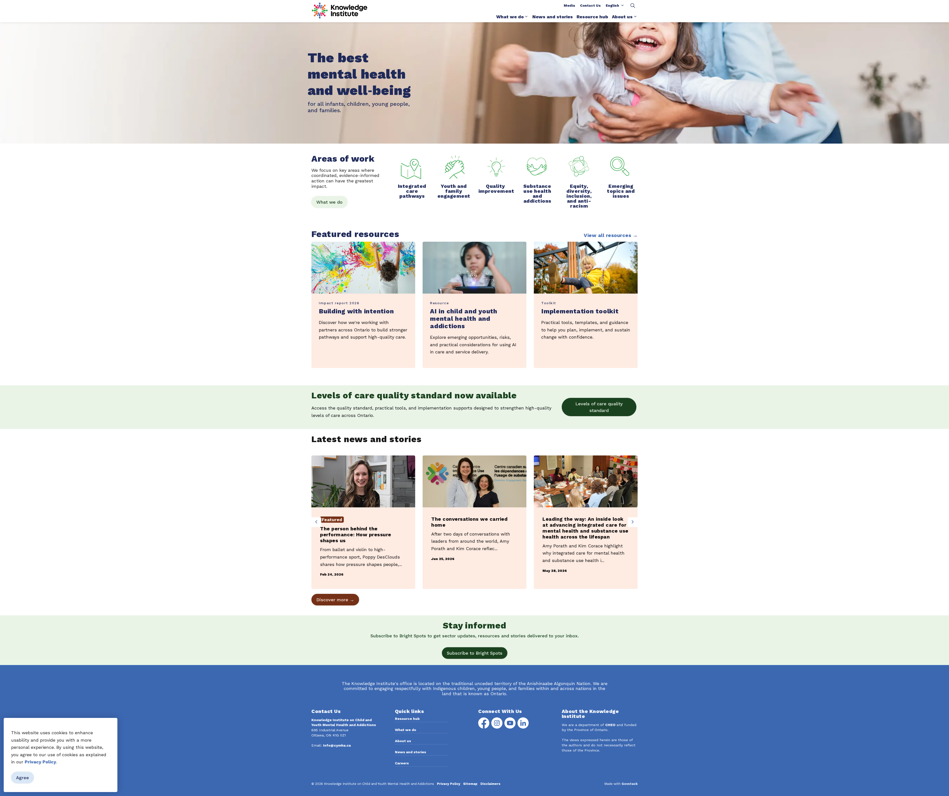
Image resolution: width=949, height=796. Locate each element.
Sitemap (470, 784)
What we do (510, 16)
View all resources (607, 235)
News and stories (552, 16)
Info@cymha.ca (337, 745)
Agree (22, 777)
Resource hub (592, 16)
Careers (402, 763)
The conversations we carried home (469, 522)
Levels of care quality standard (599, 407)
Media (569, 5)
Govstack (630, 784)
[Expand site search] (633, 5)
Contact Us (590, 5)
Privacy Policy (40, 762)
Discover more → (335, 599)
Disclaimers (490, 784)
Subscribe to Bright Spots (474, 653)
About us (622, 16)
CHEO (610, 725)
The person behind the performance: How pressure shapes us (355, 534)
